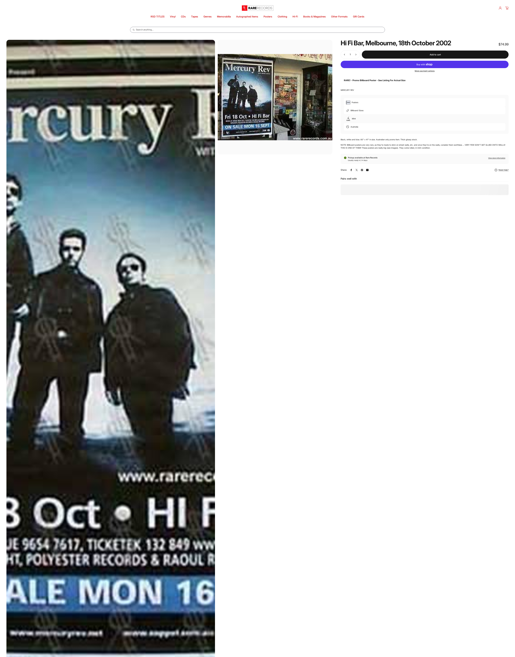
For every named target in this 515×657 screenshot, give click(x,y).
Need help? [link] (504, 170)
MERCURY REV (347, 90)
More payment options (425, 71)
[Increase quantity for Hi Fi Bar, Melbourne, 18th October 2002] (356, 54)
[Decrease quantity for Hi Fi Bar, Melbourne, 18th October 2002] (344, 54)
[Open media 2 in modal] (275, 97)
